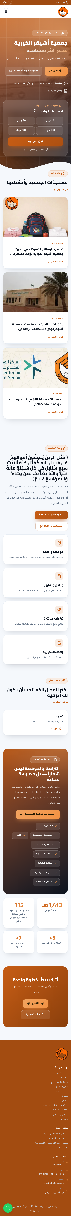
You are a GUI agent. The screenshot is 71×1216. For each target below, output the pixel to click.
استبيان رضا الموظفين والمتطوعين (51, 1143)
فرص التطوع (62, 1087)
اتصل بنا (64, 1119)
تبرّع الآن (58, 71)
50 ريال (21, 121)
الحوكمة (64, 1078)
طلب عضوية (62, 1092)
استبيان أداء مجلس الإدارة (56, 1134)
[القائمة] (6, 11)
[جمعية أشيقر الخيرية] (63, 11)
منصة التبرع (62, 1073)
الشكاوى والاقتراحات (58, 1115)
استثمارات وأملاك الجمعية (55, 1105)
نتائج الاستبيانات (60, 1148)
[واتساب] (8, 1208)
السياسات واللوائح (51, 526)
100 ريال (50, 130)
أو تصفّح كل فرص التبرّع (35, 150)
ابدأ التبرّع (38, 1003)
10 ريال (49, 121)
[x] (10, 3)
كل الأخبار (62, 190)
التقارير (65, 1101)
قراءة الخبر (57, 262)
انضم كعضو (37, 1014)
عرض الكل (62, 702)
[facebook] (5, 3)
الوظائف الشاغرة (60, 1110)
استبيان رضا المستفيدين (56, 1138)
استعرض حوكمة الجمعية (39, 814)
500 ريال (21, 130)
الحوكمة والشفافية (26, 71)
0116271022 (60, 3)
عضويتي (64, 1096)
